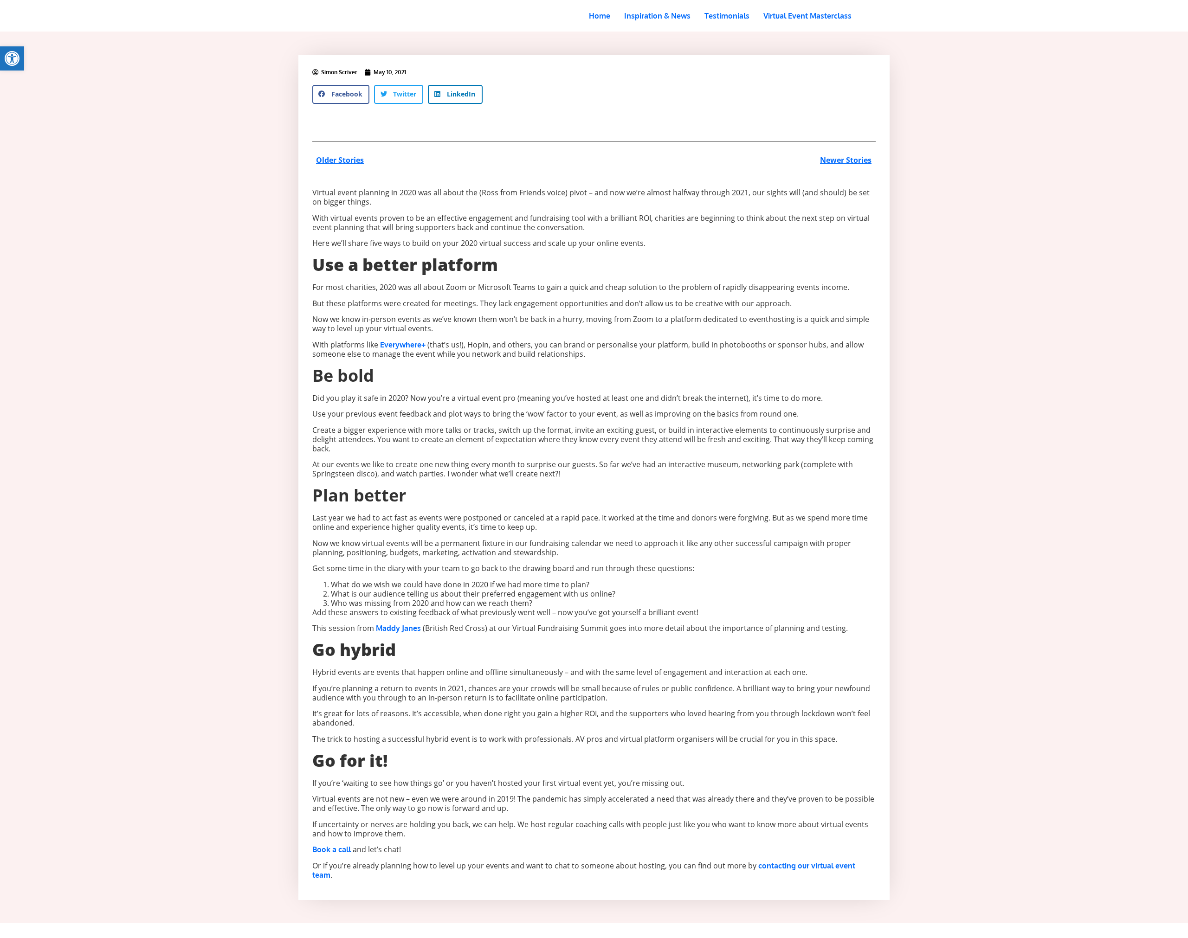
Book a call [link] (332, 849)
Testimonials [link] (726, 15)
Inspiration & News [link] (657, 15)
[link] (12, 58)
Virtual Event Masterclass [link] (807, 15)
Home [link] (599, 15)
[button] (340, 94)
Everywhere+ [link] (403, 344)
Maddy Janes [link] (398, 628)
